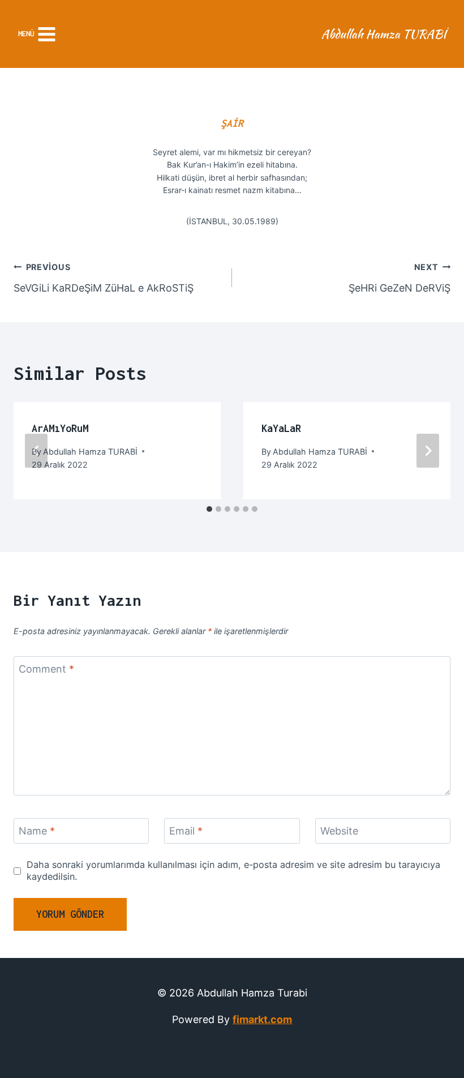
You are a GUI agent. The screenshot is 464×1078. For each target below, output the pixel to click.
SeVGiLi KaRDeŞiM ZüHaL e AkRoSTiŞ (104, 278)
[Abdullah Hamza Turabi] (385, 34)
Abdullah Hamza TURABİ (90, 451)
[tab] (209, 509)
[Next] (427, 451)
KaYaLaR (281, 428)
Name (37, 831)
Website (339, 831)
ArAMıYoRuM (60, 428)
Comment (46, 669)
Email (186, 831)
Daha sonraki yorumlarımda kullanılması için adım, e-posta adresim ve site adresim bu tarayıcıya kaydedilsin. (233, 870)
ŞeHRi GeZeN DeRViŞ (399, 278)
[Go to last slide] (36, 451)
